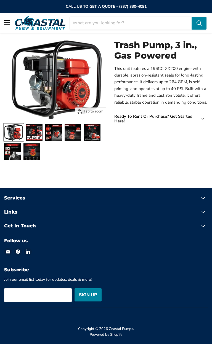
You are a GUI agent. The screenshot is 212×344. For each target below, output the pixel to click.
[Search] (199, 23)
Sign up (88, 295)
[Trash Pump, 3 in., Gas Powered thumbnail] (14, 132)
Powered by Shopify (106, 334)
